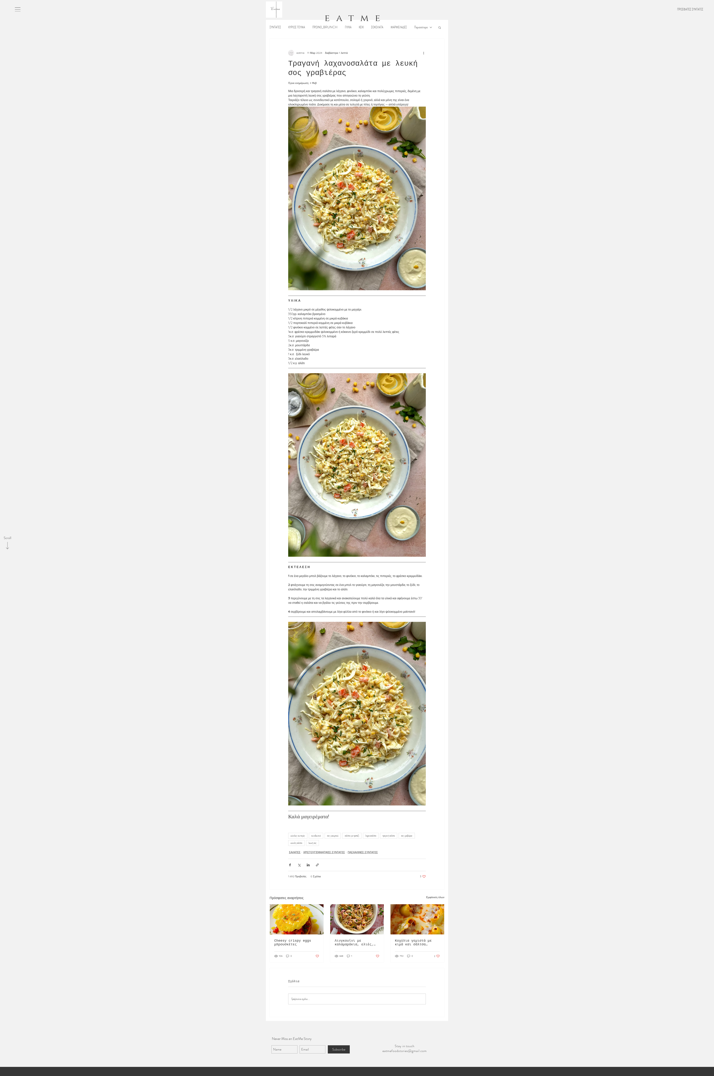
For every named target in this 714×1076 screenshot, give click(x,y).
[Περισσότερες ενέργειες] (423, 53)
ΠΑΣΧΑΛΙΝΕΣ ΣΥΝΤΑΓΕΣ (363, 852)
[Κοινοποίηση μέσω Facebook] (290, 865)
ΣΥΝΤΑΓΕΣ (275, 27)
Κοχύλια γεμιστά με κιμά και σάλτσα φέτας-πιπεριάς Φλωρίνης (413, 942)
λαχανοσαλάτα (370, 835)
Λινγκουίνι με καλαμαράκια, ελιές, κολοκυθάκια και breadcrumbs (354, 942)
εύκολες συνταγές (298, 835)
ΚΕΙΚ (361, 27)
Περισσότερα (421, 27)
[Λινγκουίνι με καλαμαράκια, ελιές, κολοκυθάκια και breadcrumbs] (357, 919)
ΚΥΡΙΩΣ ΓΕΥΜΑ (296, 27)
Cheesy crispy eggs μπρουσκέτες (292, 942)
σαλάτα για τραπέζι (352, 835)
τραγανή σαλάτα (388, 835)
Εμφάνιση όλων (435, 897)
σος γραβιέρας (406, 835)
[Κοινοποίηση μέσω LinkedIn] (308, 865)
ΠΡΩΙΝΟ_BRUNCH (324, 27)
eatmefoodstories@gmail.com (404, 1050)
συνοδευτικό (316, 835)
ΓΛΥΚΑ (348, 27)
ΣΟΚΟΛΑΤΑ (377, 27)
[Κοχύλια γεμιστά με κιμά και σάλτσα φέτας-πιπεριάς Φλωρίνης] (417, 919)
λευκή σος (312, 843)
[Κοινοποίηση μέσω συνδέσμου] (317, 865)
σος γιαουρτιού (332, 835)
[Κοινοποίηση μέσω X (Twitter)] (299, 865)
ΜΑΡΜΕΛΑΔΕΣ (399, 27)
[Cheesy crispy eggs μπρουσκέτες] (297, 919)
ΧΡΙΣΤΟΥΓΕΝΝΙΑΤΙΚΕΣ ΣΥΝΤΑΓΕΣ (324, 852)
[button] (17, 9)
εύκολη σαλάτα (296, 843)
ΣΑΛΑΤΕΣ (294, 852)
